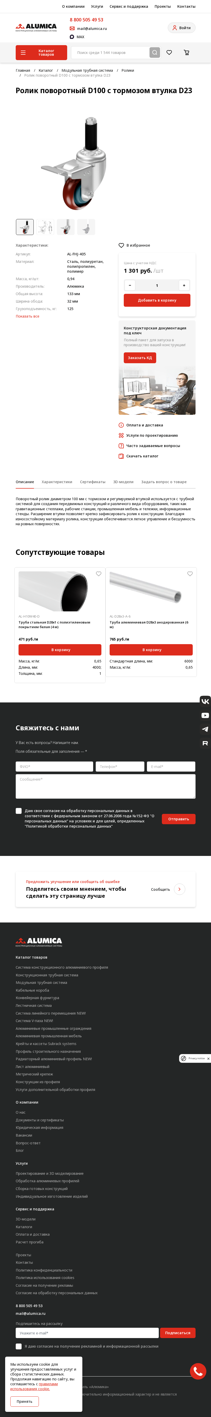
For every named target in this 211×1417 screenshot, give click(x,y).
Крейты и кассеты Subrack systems (46, 1043)
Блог (20, 1150)
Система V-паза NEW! (34, 1020)
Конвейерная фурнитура (37, 997)
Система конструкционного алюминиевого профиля (62, 967)
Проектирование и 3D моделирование (50, 1173)
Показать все (27, 316)
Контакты (186, 6)
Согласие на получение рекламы (44, 1285)
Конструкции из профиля (38, 1081)
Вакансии (24, 1135)
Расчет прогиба (29, 1242)
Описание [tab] (25, 481)
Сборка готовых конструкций (42, 1188)
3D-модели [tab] (123, 481)
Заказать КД (140, 357)
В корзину (60, 649)
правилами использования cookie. (34, 1386)
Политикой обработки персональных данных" (69, 826)
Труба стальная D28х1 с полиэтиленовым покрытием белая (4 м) (54, 624)
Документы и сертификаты (40, 1120)
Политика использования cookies (45, 1277)
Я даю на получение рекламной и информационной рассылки (92, 1346)
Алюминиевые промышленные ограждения (53, 1028)
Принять (24, 1401)
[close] (208, 1058)
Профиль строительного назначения (48, 1051)
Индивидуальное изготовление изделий (52, 1196)
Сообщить (160, 889)
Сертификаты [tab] (93, 481)
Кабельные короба (32, 990)
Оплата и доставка (33, 1234)
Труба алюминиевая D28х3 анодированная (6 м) (149, 624)
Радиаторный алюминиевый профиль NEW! (54, 1058)
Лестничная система (34, 1005)
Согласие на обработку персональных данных (57, 1292)
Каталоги (24, 1226)
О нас (20, 1112)
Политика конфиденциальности (44, 1270)
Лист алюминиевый (32, 1066)
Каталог (46, 70)
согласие (51, 810)
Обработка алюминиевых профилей (47, 1180)
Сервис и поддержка (129, 6)
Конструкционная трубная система (47, 975)
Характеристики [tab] (57, 481)
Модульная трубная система (87, 70)
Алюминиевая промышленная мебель (49, 1035)
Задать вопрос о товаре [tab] (164, 481)
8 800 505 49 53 (86, 20)
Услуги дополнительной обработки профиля (55, 1089)
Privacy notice (197, 1058)
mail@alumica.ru (31, 1313)
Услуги (97, 6)
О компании (73, 6)
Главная (23, 70)
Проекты (163, 6)
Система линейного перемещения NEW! (51, 1013)
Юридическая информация (39, 1127)
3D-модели (26, 1219)
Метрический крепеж (34, 1074)
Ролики (127, 70)
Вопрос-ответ (28, 1142)
